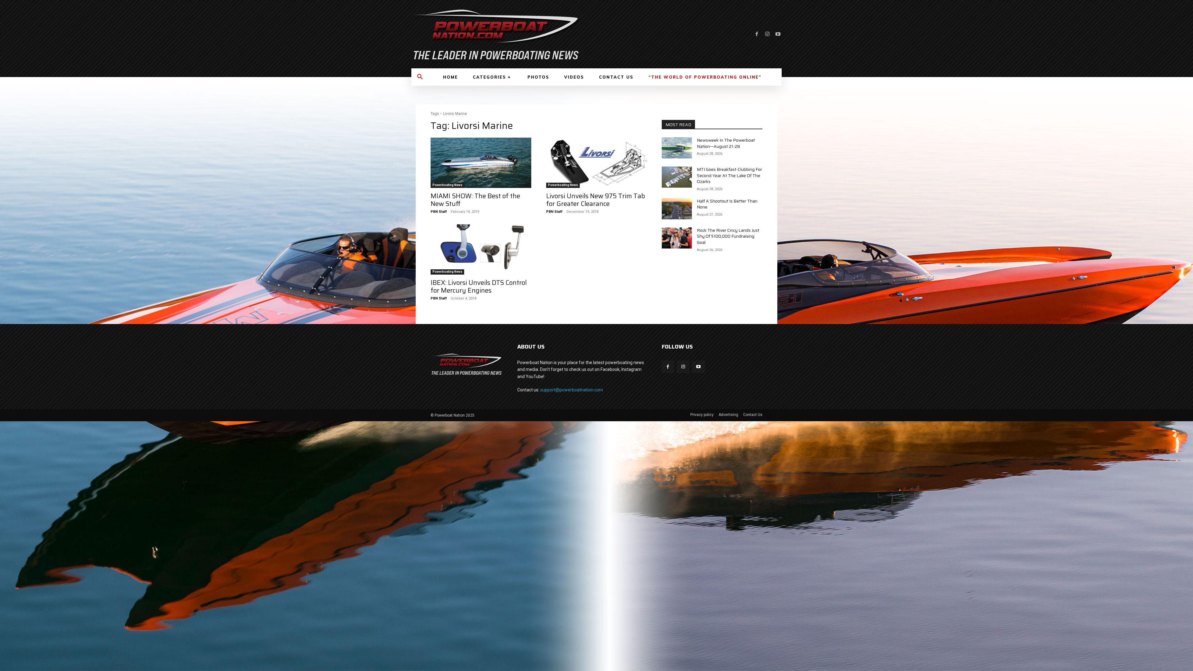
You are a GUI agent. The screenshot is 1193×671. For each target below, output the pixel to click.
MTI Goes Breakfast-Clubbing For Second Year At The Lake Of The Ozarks (729, 175)
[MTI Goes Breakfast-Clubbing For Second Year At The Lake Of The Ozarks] (677, 177)
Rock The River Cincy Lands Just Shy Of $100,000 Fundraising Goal (728, 236)
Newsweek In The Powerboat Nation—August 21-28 (726, 143)
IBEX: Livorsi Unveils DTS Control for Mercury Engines (479, 286)
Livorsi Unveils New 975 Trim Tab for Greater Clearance (595, 200)
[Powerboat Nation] (500, 34)
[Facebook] (757, 34)
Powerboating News (447, 185)
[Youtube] (778, 34)
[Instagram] (767, 34)
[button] (420, 77)
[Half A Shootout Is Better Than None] (677, 208)
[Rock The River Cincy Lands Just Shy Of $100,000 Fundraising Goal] (677, 238)
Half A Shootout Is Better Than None (727, 204)
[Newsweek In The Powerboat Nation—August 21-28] (677, 147)
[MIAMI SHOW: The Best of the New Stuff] (481, 163)
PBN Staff (439, 212)
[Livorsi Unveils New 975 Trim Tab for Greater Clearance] (596, 163)
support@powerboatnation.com (571, 389)
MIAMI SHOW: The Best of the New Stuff (475, 200)
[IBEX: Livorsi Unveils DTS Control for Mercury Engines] (481, 249)
